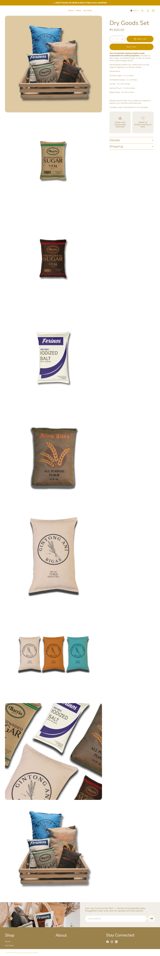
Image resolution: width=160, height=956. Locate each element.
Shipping (116, 146)
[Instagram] (111, 941)
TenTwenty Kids (16, 953)
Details (115, 140)
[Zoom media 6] (53, 555)
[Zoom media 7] (53, 653)
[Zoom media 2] (53, 162)
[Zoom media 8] (53, 751)
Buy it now (131, 47)
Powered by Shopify (30, 953)
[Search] (142, 10)
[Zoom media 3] (53, 260)
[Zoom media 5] (53, 457)
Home (7, 941)
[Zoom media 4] (53, 358)
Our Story (9, 945)
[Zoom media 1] (53, 64)
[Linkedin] (116, 941)
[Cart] (153, 10)
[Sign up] (151, 918)
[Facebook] (107, 941)
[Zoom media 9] (53, 849)
